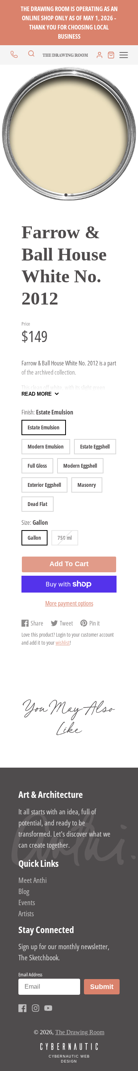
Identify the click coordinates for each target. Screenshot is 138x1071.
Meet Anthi (32, 880)
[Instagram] (35, 1008)
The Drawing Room (79, 1032)
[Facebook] (22, 1008)
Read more (36, 394)
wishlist (63, 642)
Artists (26, 913)
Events (26, 902)
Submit (105, 987)
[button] (65, 195)
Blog (23, 891)
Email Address (30, 974)
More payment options (69, 603)
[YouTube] (48, 1008)
